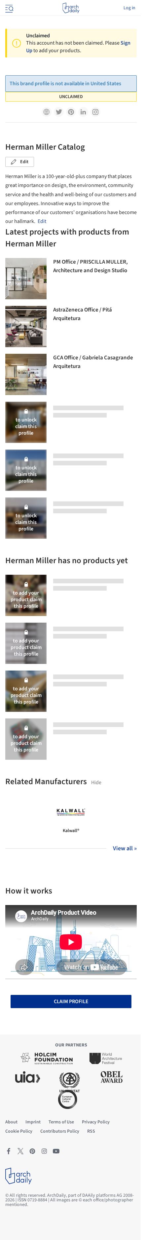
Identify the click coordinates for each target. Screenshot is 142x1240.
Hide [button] (96, 782)
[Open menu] (8, 8)
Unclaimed (71, 96)
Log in (129, 8)
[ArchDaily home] (70, 8)
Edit (24, 162)
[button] (47, 112)
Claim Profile (71, 1001)
